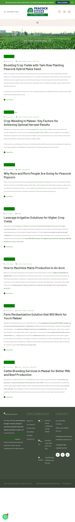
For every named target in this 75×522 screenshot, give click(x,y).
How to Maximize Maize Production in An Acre (34, 268)
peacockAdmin (52, 434)
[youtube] (68, 455)
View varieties (62, 2)
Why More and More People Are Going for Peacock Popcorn (37, 175)
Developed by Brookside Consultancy (48, 483)
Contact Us (30, 439)
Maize (30, 61)
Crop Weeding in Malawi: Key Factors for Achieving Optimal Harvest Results (31, 122)
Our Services (31, 428)
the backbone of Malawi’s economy (24, 226)
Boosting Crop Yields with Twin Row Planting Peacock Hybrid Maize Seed (34, 67)
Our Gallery (30, 432)
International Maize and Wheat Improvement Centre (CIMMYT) (14, 436)
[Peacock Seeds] (37, 11)
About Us (30, 421)
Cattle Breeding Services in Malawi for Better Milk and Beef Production (37, 372)
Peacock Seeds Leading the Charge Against (49, 426)
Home (26, 41)
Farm (19, 61)
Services (36, 61)
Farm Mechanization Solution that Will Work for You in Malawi (35, 316)
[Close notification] (72, 2)
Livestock (25, 367)
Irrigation (26, 169)
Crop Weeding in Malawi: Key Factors (49, 460)
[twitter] (58, 455)
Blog (31, 41)
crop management (33, 129)
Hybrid (24, 61)
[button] (5, 516)
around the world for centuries (41, 182)
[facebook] (63, 455)
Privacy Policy (67, 483)
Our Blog (29, 435)
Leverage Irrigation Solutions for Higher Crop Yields (34, 219)
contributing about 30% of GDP (38, 132)
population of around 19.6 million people (55, 323)
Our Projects (31, 424)
